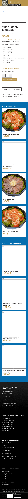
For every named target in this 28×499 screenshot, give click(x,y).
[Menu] (25, 3)
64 (9, 397)
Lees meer (17, 496)
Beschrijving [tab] (6, 89)
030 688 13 (5, 397)
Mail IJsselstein (6, 400)
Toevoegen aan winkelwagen (9, 79)
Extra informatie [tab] (16, 89)
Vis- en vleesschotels (19, 33)
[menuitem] (25, 3)
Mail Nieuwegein (6, 453)
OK (10, 496)
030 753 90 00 (6, 450)
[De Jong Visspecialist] (11, 3)
